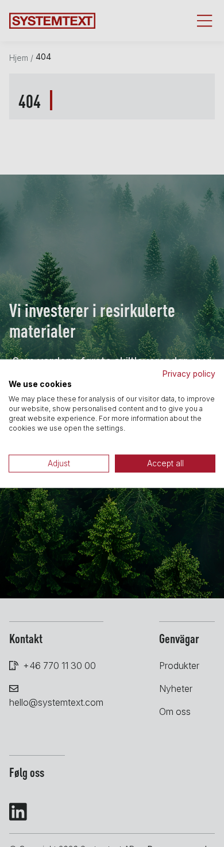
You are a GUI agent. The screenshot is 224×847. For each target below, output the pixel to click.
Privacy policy (189, 373)
